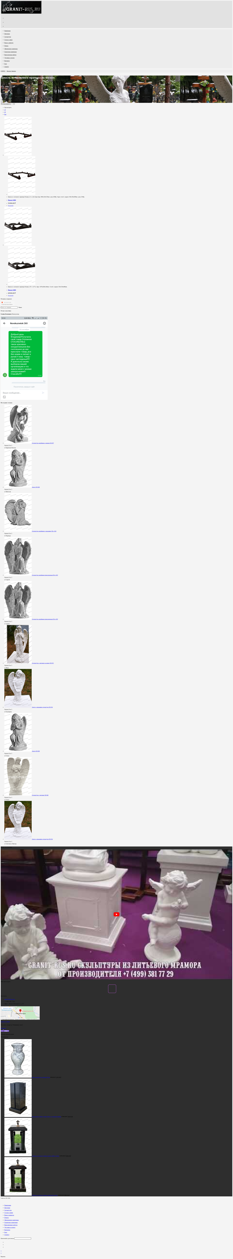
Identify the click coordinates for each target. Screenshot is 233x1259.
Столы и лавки (8, 1212)
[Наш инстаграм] (112, 989)
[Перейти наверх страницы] (1, 1201)
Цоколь (6, 1217)
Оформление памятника (11, 1220)
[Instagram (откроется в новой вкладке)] (7, 18)
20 (5, 110)
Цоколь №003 (12, 290)
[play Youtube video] (116, 914)
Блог (5, 1232)
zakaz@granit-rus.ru (9, 999)
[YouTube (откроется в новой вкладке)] (7, 22)
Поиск (20, 307)
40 (5, 112)
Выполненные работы (10, 1225)
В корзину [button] (11, 205)
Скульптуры (8, 1210)
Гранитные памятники (11, 1222)
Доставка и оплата (9, 1227)
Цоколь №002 (12, 200)
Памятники (7, 1205)
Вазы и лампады (9, 1215)
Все (5, 114)
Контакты (7, 1230)
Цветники (7, 1207)
